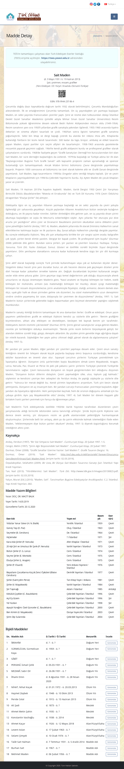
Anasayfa (97, 36)
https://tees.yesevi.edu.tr (55, 58)
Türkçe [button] (111, 4)
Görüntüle (111, 643)
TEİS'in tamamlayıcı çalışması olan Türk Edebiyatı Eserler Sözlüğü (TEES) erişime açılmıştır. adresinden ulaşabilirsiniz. (48, 58)
